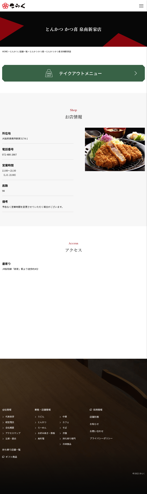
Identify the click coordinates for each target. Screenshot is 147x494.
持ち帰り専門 (69, 438)
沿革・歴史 (10, 438)
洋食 (65, 433)
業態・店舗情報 (43, 409)
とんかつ (42, 422)
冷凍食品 (67, 443)
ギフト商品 (11, 456)
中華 (65, 416)
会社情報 (6, 409)
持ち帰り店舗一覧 (11, 449)
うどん (41, 416)
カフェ (66, 422)
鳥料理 (41, 438)
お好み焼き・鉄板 (46, 433)
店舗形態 (94, 416)
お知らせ (94, 424)
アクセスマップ (12, 433)
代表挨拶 (9, 416)
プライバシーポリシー (101, 438)
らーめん (42, 427)
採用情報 (97, 409)
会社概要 (9, 427)
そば (65, 427)
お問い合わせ (97, 431)
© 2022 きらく (139, 473)
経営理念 (9, 422)
